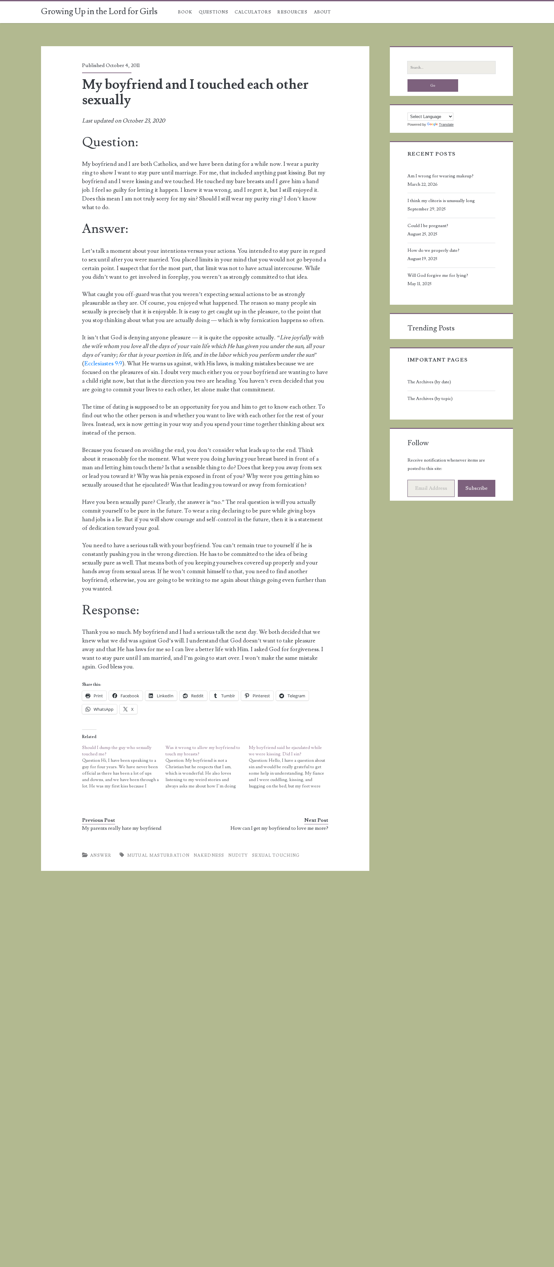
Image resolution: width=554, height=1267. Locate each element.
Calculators (253, 12)
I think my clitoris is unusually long (441, 201)
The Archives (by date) (429, 382)
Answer (101, 855)
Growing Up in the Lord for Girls (99, 11)
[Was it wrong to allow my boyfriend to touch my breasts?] (207, 766)
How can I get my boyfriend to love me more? (279, 828)
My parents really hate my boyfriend (122, 828)
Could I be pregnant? (427, 226)
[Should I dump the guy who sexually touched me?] (123, 766)
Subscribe (477, 488)
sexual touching (276, 855)
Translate (446, 124)
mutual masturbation (158, 855)
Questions (213, 12)
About (322, 12)
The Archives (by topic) (430, 399)
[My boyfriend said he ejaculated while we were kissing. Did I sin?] (290, 766)
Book (185, 12)
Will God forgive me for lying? (437, 275)
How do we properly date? (433, 250)
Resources (292, 12)
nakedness (209, 855)
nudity (238, 855)
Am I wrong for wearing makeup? (440, 176)
